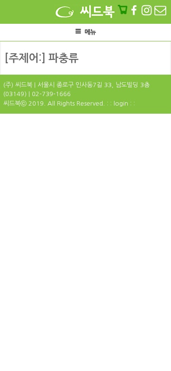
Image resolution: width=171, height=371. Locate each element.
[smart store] (123, 10)
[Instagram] (147, 10)
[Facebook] (135, 10)
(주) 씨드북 (17, 85)
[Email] (160, 10)
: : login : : (121, 103)
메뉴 (90, 32)
